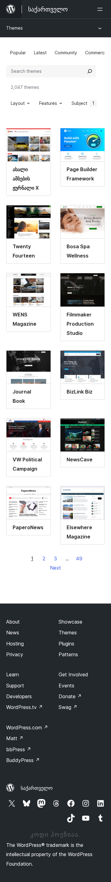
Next (55, 568)
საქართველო (37, 788)
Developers (19, 696)
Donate (70, 696)
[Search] (90, 71)
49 (79, 558)
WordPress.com (27, 727)
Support (15, 685)
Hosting (15, 644)
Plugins (66, 644)
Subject (83, 103)
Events (66, 685)
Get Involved (73, 674)
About (13, 622)
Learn (12, 674)
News (12, 632)
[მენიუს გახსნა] (101, 9)
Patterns (68, 654)
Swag (68, 707)
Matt (14, 738)
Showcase (70, 622)
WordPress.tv (24, 707)
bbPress (18, 749)
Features (48, 103)
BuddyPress (23, 760)
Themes (14, 28)
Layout (18, 103)
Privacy (14, 654)
